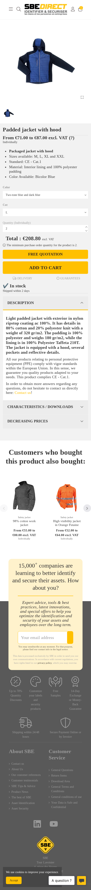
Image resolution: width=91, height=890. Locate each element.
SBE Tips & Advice (23, 786)
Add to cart (45, 267)
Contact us (23, 392)
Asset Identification (23, 803)
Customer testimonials (24, 780)
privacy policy (45, 663)
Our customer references (26, 775)
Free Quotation (45, 254)
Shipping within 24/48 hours (25, 734)
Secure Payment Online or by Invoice (65, 734)
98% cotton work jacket (24, 523)
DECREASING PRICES (27, 421)
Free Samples (56, 693)
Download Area (60, 781)
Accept (14, 880)
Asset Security (20, 808)
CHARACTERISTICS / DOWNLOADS (40, 407)
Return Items (59, 775)
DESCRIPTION (20, 303)
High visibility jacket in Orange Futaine (67, 523)
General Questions (62, 770)
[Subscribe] (70, 637)
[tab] (45, 303)
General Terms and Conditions (62, 789)
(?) (71, 137)
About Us (17, 769)
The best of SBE (21, 797)
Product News (19, 791)
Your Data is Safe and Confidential (64, 805)
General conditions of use (66, 797)
